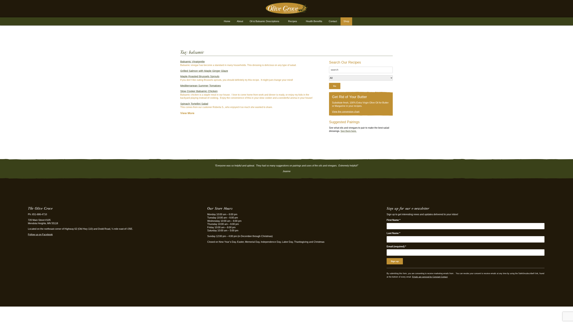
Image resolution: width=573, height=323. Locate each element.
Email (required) (396, 246)
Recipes (292, 21)
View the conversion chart (345, 111)
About (240, 21)
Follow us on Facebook (40, 234)
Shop (346, 21)
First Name (393, 220)
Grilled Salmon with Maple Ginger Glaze (204, 70)
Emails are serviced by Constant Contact (430, 277)
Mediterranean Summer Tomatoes (200, 85)
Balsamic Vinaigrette (192, 61)
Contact (333, 21)
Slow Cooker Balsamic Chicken (199, 91)
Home (227, 21)
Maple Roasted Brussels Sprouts (199, 76)
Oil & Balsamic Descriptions (264, 21)
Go (334, 86)
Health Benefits (314, 21)
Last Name (393, 233)
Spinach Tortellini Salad (194, 103)
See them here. (349, 131)
